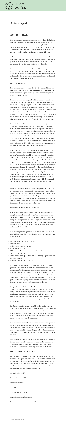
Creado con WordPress (17, 419)
